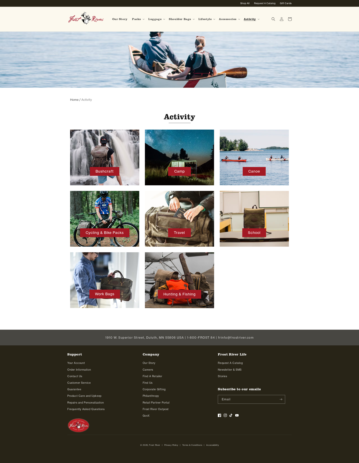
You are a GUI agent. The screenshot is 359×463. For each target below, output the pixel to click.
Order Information (79, 369)
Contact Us (74, 376)
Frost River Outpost (156, 409)
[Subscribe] (281, 399)
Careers (148, 369)
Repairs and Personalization (85, 402)
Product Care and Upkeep (84, 395)
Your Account (76, 362)
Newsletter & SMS (230, 369)
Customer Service (79, 382)
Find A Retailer (152, 376)
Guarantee (74, 389)
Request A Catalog (230, 362)
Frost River (154, 445)
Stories (222, 376)
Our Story (149, 362)
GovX (146, 415)
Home (74, 100)
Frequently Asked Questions (86, 409)
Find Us (148, 382)
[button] (138, 19)
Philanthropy (151, 395)
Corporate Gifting (154, 389)
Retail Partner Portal (156, 402)
